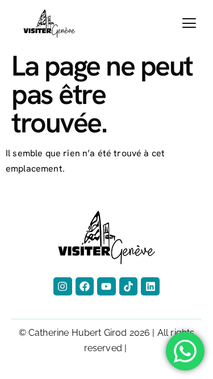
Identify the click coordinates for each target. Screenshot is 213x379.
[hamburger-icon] (189, 23)
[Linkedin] (150, 286)
